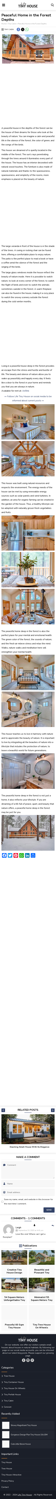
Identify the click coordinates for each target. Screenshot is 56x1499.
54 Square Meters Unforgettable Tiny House (14, 1300)
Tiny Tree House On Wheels (42, 1326)
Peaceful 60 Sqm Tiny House (14, 1326)
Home (3, 24)
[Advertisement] (28, 95)
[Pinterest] (32, 1360)
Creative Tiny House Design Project (14, 1272)
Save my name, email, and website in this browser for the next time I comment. (28, 1201)
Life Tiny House (25, 1494)
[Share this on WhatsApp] (27, 29)
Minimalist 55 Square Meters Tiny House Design (41, 1300)
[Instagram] (28, 1360)
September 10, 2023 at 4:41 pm (30, 1230)
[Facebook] (23, 1360)
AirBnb (25, 390)
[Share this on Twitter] (22, 29)
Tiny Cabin (12, 24)
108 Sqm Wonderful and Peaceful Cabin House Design (29, 1148)
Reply (54, 1225)
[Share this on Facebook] (18, 29)
